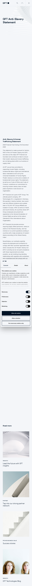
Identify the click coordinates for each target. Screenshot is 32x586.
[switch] (28, 296)
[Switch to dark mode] (22, 3)
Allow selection (16, 318)
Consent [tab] (5, 265)
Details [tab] (16, 265)
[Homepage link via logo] (6, 3)
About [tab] (26, 265)
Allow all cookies (16, 313)
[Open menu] (29, 3)
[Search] (17, 3)
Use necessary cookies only (16, 323)
